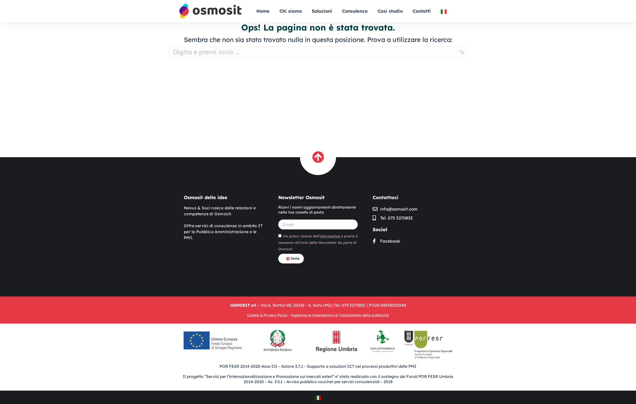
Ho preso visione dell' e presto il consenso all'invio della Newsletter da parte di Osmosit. (318, 242)
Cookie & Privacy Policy (267, 315)
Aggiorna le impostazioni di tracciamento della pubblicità (340, 315)
